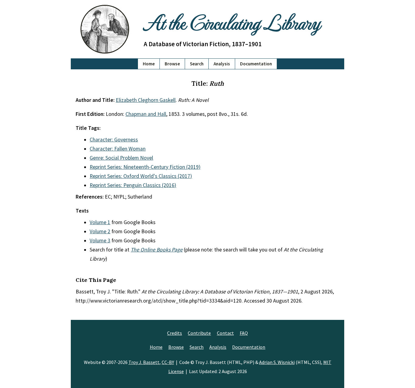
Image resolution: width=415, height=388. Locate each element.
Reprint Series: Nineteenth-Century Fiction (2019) (145, 167)
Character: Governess (114, 139)
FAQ (244, 333)
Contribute (199, 333)
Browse (172, 64)
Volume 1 (100, 222)
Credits (174, 333)
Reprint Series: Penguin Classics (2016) (133, 185)
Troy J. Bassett (144, 362)
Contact (225, 333)
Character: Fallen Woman (118, 148)
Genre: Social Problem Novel (121, 157)
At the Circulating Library (232, 22)
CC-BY (168, 362)
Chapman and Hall (145, 114)
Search (197, 64)
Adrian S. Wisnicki (277, 362)
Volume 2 (100, 231)
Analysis (222, 64)
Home (149, 64)
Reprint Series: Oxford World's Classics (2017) (141, 176)
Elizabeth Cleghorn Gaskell (146, 100)
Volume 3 (100, 240)
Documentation (256, 64)
